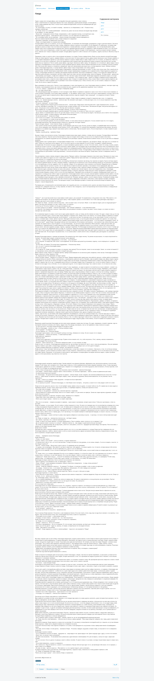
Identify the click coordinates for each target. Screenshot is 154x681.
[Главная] (61, 6)
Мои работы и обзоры (63, 8)
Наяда (102, 22)
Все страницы (104, 35)
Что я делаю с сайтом (77, 8)
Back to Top (116, 677)
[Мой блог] (45, 6)
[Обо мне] (79, 6)
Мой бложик (51, 8)
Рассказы (38, 661)
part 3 (102, 29)
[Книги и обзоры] (95, 6)
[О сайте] (110, 6)
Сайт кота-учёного (41, 8)
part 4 (102, 32)
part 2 (102, 26)
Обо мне (87, 8)
